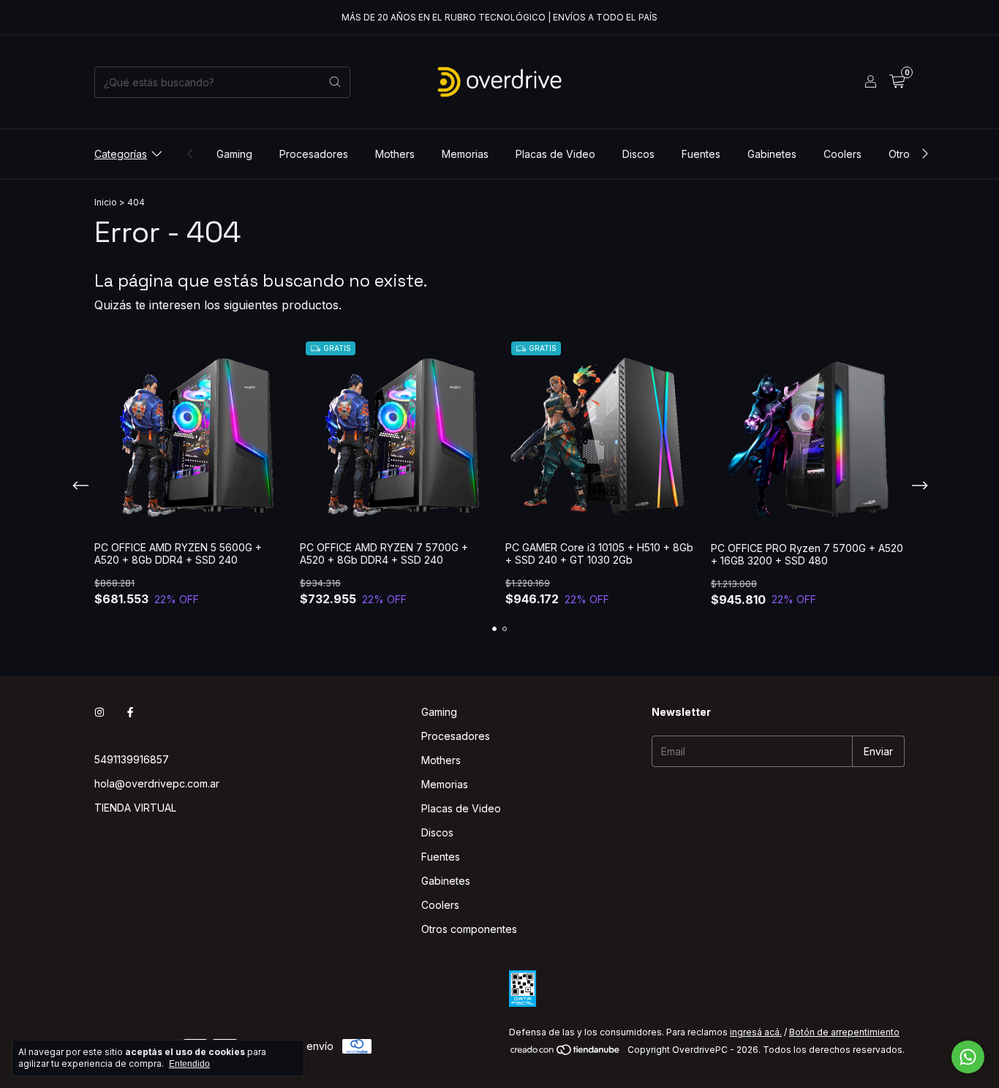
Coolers (842, 154)
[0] (897, 82)
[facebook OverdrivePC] (130, 712)
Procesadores (313, 154)
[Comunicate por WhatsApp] (967, 1056)
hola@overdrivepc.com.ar (156, 783)
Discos (638, 154)
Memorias (465, 154)
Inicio (105, 202)
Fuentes (701, 154)
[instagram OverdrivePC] (99, 712)
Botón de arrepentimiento (844, 1032)
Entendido (189, 1064)
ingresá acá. (756, 1032)
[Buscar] (335, 82)
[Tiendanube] (565, 1053)
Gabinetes (771, 154)
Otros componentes (469, 929)
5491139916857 (131, 759)
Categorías (120, 154)
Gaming (234, 154)
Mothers (395, 154)
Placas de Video (555, 154)
